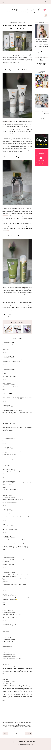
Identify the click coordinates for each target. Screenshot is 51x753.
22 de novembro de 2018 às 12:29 (9, 384)
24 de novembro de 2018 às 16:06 (9, 448)
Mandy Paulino (7, 637)
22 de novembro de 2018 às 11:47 (9, 357)
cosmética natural (42, 63)
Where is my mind (8, 447)
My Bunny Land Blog (8, 584)
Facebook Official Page (13, 547)
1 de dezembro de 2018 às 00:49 (9, 654)
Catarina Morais (7, 509)
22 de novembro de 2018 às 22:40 (9, 406)
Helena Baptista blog (9, 423)
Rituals (23, 287)
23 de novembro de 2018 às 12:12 (9, 425)
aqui (21, 151)
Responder (4, 352)
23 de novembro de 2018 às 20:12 (9, 438)
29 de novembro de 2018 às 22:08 (9, 625)
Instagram (14, 361)
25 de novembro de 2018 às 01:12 (9, 479)
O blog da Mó (5, 489)
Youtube (4, 517)
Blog (13, 516)
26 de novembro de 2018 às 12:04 (9, 525)
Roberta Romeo (7, 495)
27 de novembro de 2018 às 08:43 (9, 537)
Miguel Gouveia (7, 536)
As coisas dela (7, 383)
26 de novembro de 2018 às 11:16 (9, 510)
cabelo (41, 62)
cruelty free (41, 64)
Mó (3, 477)
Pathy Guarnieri (7, 341)
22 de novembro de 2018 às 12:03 (9, 369)
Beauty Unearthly (8, 437)
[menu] (3, 2)
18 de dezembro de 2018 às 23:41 (9, 666)
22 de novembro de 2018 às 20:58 (9, 395)
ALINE (4, 524)
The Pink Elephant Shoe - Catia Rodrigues (14, 751)
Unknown (5, 679)
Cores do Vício (6, 349)
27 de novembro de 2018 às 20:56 (9, 572)
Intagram (10, 375)
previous (28, 733)
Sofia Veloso (6, 368)
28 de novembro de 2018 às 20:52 (9, 612)
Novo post (5, 375)
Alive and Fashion (8, 594)
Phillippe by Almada (7, 121)
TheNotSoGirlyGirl (8, 356)
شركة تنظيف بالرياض (7, 683)
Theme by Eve (46, 751)
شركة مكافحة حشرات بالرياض (25, 696)
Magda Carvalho (7, 465)
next (5, 733)
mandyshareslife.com (7, 646)
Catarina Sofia (7, 664)
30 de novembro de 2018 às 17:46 (9, 639)
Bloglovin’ (29, 516)
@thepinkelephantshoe (28, 744)
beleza (41, 59)
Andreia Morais (7, 393)
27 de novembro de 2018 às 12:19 (9, 557)
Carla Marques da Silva (9, 624)
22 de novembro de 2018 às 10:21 (9, 342)
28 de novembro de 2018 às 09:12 (9, 595)
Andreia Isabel (7, 571)
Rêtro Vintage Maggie (7, 471)
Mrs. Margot (6, 405)
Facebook (19, 361)
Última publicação (22, 584)
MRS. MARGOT (6, 417)
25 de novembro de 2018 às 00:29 (9, 467)
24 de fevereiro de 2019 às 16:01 (9, 681)
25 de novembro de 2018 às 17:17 (9, 497)
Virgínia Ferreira (8, 610)
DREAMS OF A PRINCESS (8, 430)
